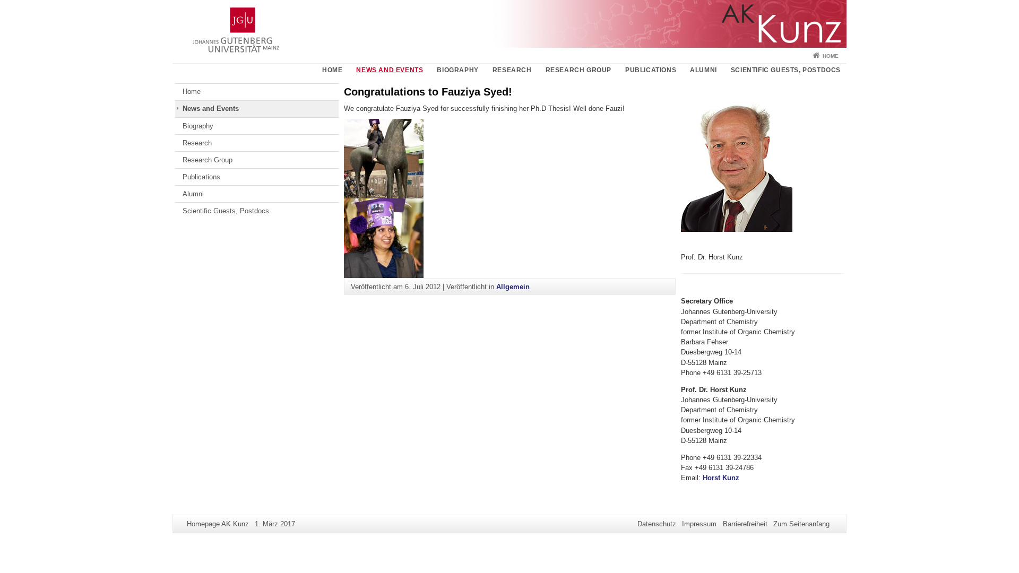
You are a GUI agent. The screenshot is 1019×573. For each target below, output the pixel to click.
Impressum (699, 524)
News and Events (389, 70)
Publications (650, 70)
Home (831, 56)
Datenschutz (656, 524)
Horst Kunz (721, 478)
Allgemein (513, 287)
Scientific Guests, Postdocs (786, 70)
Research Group (578, 70)
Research (512, 70)
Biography (457, 70)
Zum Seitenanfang (801, 524)
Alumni (703, 70)
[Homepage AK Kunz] (509, 24)
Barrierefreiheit (745, 524)
